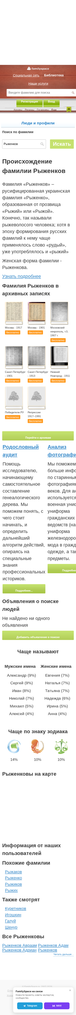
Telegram (32, 1005)
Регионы (29, 109)
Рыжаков (13, 871)
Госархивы (43, 109)
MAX (59, 1005)
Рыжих (11, 890)
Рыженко (13, 878)
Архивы (18, 109)
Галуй (10, 921)
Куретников (15, 908)
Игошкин (13, 914)
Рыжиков (13, 884)
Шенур (11, 927)
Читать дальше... (63, 954)
